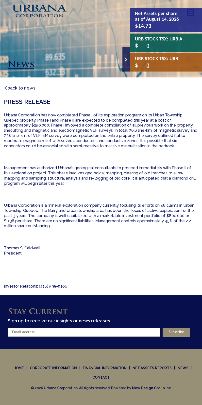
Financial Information (105, 368)
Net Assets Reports (152, 368)
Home (19, 368)
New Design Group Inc (151, 388)
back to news (21, 88)
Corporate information (53, 368)
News (183, 368)
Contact (101, 377)
